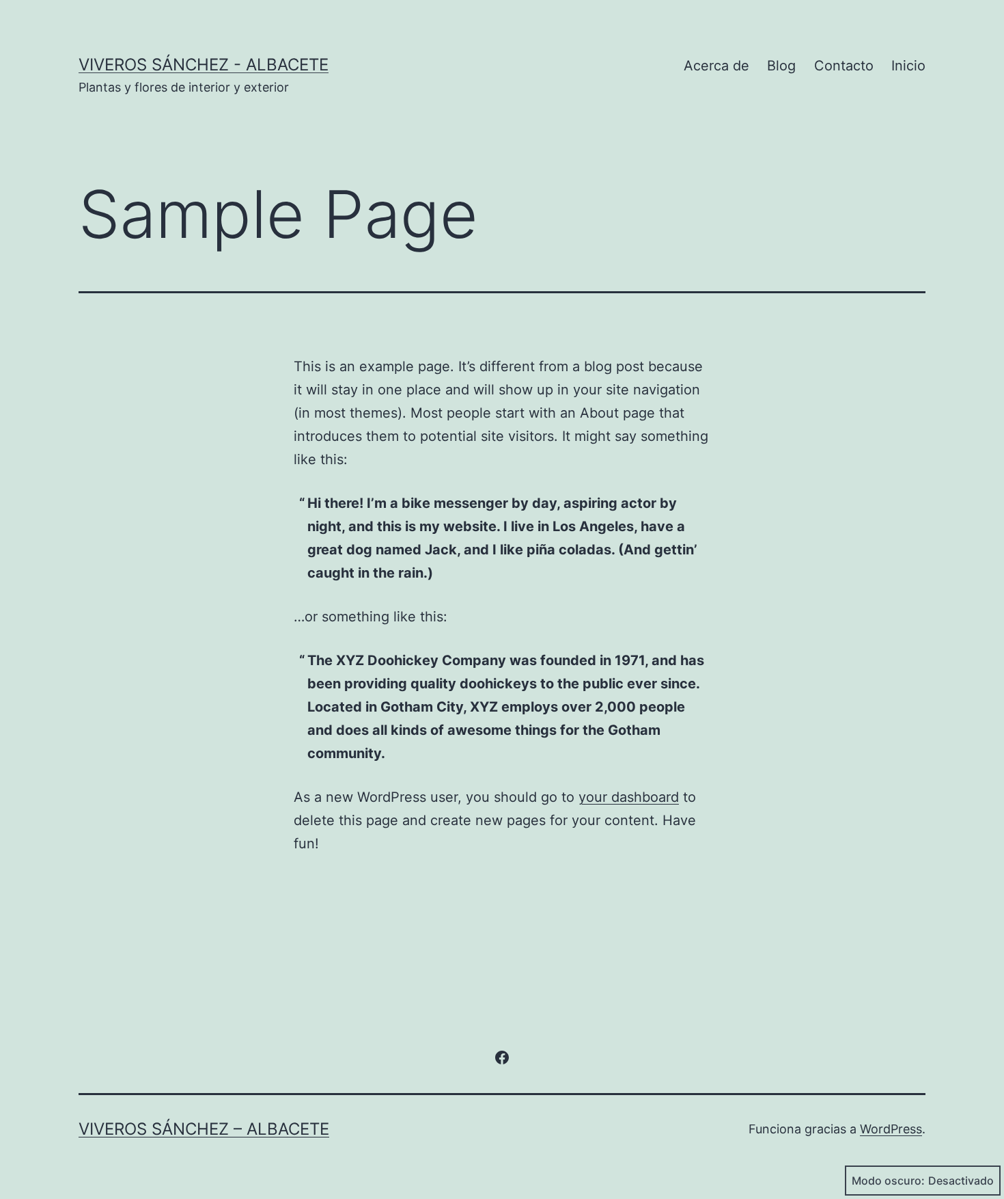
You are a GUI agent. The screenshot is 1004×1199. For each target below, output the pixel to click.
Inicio (908, 65)
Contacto (844, 65)
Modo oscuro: (888, 1180)
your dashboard (628, 797)
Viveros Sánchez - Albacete (204, 65)
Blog (781, 65)
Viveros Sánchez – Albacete (204, 1129)
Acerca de (716, 65)
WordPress (891, 1129)
